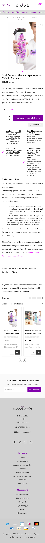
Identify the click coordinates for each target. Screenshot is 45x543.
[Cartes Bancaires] (22, 524)
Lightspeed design (16, 537)
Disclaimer (22, 480)
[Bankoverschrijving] (15, 524)
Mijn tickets (22, 502)
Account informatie (23, 494)
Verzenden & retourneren (22, 476)
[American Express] (8, 524)
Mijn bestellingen (22, 498)
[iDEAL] (29, 524)
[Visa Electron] (33, 528)
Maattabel (37, 125)
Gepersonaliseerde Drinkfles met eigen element (33, 333)
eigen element (18, 256)
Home (6, 17)
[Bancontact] (12, 528)
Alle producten (22, 513)
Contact (22, 458)
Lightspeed (37, 534)
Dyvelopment (30, 537)
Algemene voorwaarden (22, 465)
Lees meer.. (9, 109)
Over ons (22, 469)
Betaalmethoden (22, 472)
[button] (22, 71)
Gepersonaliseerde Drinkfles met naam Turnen (11, 333)
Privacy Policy (22, 461)
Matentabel (22, 483)
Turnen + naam (33, 252)
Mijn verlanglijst (22, 506)
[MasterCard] (36, 524)
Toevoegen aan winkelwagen (28, 118)
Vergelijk (22, 509)
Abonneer (35, 390)
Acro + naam (6, 256)
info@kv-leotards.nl (23, 432)
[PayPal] (19, 528)
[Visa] (26, 528)
